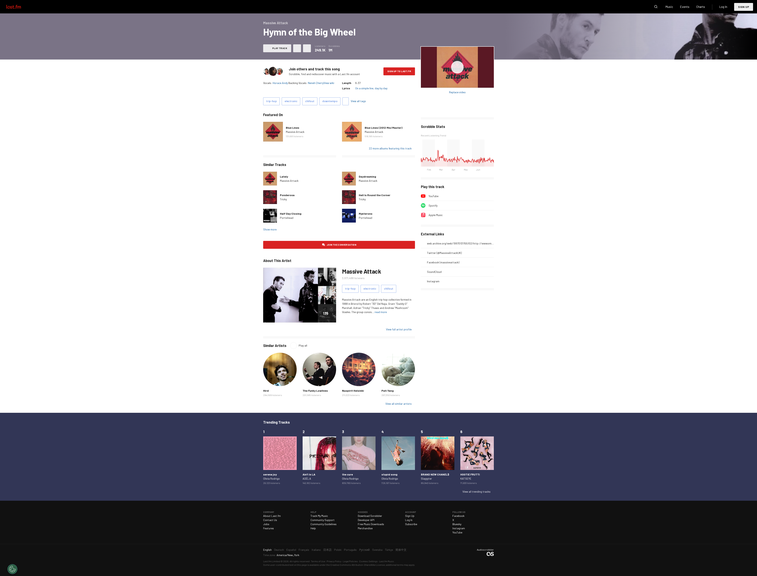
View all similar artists (398, 403)
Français (304, 549)
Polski (337, 549)
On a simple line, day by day (371, 88)
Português (350, 549)
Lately (284, 176)
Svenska (377, 549)
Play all (303, 345)
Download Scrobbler (370, 515)
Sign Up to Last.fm (399, 71)
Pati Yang (387, 390)
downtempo (329, 101)
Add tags (345, 101)
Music (669, 6)
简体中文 (400, 549)
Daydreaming (367, 176)
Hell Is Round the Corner (374, 195)
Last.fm (18, 6)
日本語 (327, 549)
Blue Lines (292, 127)
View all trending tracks (476, 491)
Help (313, 528)
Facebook (458, 515)
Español (291, 549)
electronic (291, 101)
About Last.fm (272, 515)
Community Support (322, 520)
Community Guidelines (323, 524)
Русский (364, 549)
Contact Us (270, 520)
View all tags (358, 101)
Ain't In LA (309, 474)
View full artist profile (399, 329)
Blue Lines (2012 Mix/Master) (383, 127)
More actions (307, 48)
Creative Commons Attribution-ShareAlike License (357, 564)
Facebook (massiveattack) (443, 262)
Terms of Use (318, 561)
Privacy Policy (334, 561)
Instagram (433, 281)
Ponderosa (287, 195)
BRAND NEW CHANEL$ (435, 474)
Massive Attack (295, 131)
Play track (279, 48)
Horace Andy (280, 83)
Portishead (286, 217)
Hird (266, 390)
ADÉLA (307, 478)
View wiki (328, 83)
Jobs (266, 524)
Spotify (433, 205)
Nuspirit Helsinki (353, 390)
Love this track (297, 48)
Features (268, 528)
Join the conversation (341, 244)
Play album (457, 67)
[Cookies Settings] (12, 569)
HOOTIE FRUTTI (470, 474)
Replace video (457, 92)
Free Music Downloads (371, 524)
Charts (700, 6)
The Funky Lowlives (315, 390)
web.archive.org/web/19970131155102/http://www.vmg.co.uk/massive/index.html (460, 243)
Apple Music (436, 215)
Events (684, 6)
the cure (347, 474)
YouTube (433, 196)
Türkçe (389, 549)
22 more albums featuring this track (390, 148)
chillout (309, 101)
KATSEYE (465, 478)
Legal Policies (350, 561)
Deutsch (279, 549)
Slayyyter (426, 478)
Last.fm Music (386, 561)
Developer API (366, 520)
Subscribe (411, 524)
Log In (723, 6)
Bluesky (456, 524)
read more (381, 312)
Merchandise (365, 528)
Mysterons (365, 213)
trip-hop (271, 101)
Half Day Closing (290, 213)
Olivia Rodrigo (271, 478)
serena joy (270, 474)
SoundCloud (434, 271)
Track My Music (319, 515)
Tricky (283, 199)
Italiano (316, 549)
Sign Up (743, 6)
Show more (270, 229)
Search (656, 7)
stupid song (389, 474)
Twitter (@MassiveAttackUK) (444, 252)
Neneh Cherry (315, 83)
